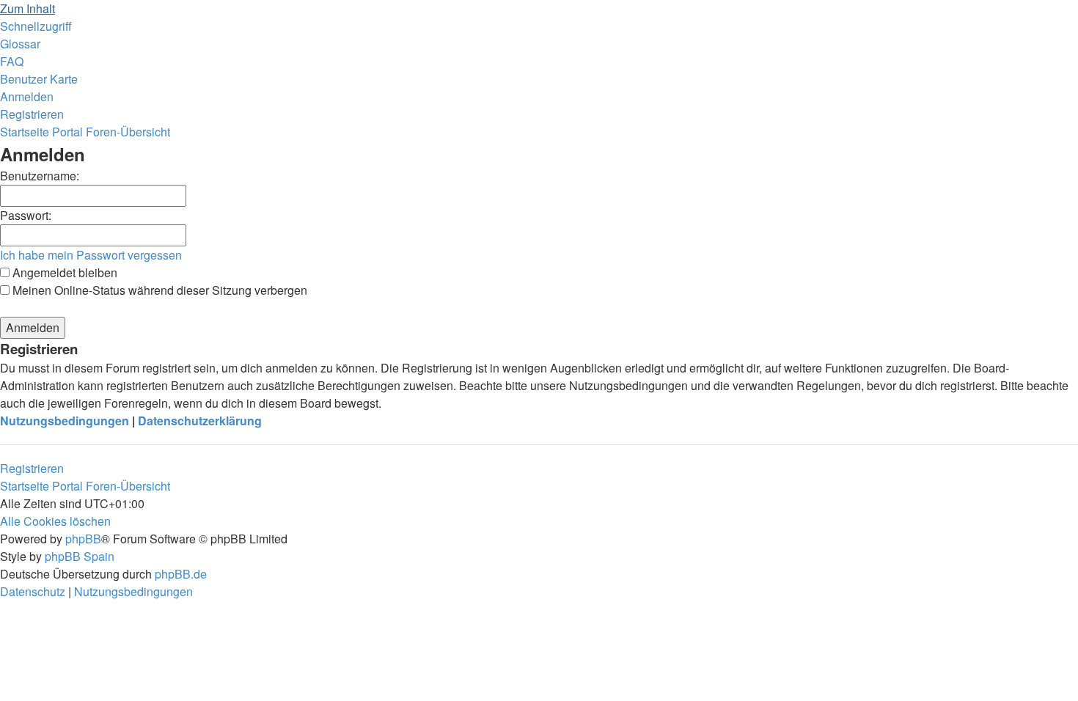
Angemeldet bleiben (63, 272)
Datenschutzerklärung (200, 420)
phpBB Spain (79, 556)
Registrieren (32, 468)
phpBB (83, 538)
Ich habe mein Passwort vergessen (91, 254)
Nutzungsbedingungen (64, 420)
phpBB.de (181, 573)
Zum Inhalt (27, 8)
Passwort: (25, 215)
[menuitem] (20, 43)
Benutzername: (39, 175)
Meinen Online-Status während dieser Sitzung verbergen (158, 290)
